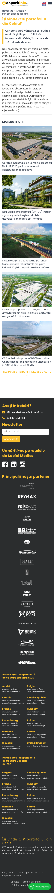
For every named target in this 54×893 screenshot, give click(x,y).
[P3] (27, 614)
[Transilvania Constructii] (27, 583)
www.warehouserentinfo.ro (13, 812)
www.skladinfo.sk (9, 821)
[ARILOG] (27, 518)
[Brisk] (27, 632)
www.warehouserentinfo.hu (38, 789)
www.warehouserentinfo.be (13, 778)
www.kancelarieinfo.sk (11, 746)
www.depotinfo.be (9, 775)
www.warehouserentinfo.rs (38, 812)
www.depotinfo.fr (9, 787)
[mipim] (27, 485)
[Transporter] (27, 552)
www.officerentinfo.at (11, 691)
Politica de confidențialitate (26, 885)
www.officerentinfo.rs (36, 737)
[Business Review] (27, 530)
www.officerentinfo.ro (11, 737)
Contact (15, 881)
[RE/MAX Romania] (27, 496)
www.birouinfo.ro (9, 734)
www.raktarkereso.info (36, 787)
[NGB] (27, 562)
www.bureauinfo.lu (10, 723)
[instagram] (23, 463)
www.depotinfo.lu (9, 798)
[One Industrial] (27, 623)
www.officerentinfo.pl (36, 725)
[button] (49, 4)
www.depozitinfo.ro (10, 809)
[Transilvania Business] (27, 572)
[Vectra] (27, 642)
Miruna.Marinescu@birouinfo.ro (25, 412)
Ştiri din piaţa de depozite (15, 13)
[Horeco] (27, 662)
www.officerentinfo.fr (11, 714)
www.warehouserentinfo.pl (38, 800)
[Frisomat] (27, 506)
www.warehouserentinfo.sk (13, 823)
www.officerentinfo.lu (11, 725)
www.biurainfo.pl (34, 723)
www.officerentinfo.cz (36, 703)
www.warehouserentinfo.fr (13, 789)
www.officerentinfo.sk (11, 748)
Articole (20, 10)
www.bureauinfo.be (35, 689)
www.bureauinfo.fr (10, 711)
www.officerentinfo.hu (36, 714)
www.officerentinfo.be (36, 691)
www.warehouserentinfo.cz (38, 778)
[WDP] (27, 593)
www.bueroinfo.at (9, 689)
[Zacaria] (27, 604)
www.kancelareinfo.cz (36, 700)
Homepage (7, 10)
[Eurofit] (27, 653)
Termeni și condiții (31, 881)
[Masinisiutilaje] (27, 542)
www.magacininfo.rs (35, 809)
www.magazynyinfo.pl (36, 798)
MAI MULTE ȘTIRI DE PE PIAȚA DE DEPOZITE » (27, 373)
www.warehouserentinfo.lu (13, 800)
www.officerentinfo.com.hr (13, 703)
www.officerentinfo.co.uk (37, 746)
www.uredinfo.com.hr (11, 700)
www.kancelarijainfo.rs (36, 734)
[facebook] (6, 463)
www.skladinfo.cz (34, 775)
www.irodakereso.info (36, 711)
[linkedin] (15, 463)
